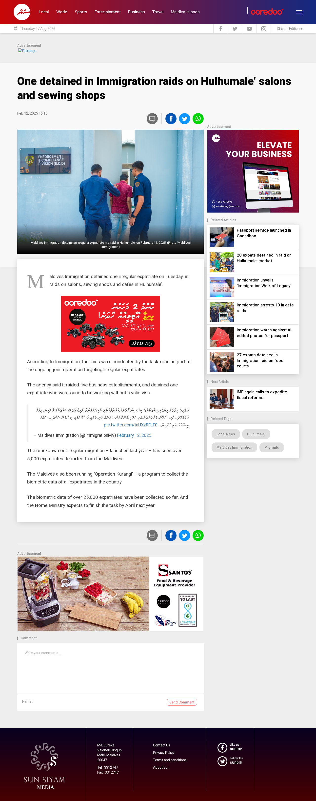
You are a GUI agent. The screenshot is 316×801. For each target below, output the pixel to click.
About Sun (161, 767)
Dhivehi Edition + (289, 29)
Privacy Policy (163, 753)
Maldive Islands (185, 11)
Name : (27, 701)
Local (44, 11)
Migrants (271, 447)
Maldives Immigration (234, 447)
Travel (157, 11)
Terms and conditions (170, 760)
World (61, 11)
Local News (226, 434)
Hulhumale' (256, 434)
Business (136, 11)
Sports (81, 11)
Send (181, 702)
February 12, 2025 (134, 435)
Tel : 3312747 (107, 767)
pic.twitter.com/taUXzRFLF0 (131, 424)
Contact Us (161, 745)
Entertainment (108, 11)
